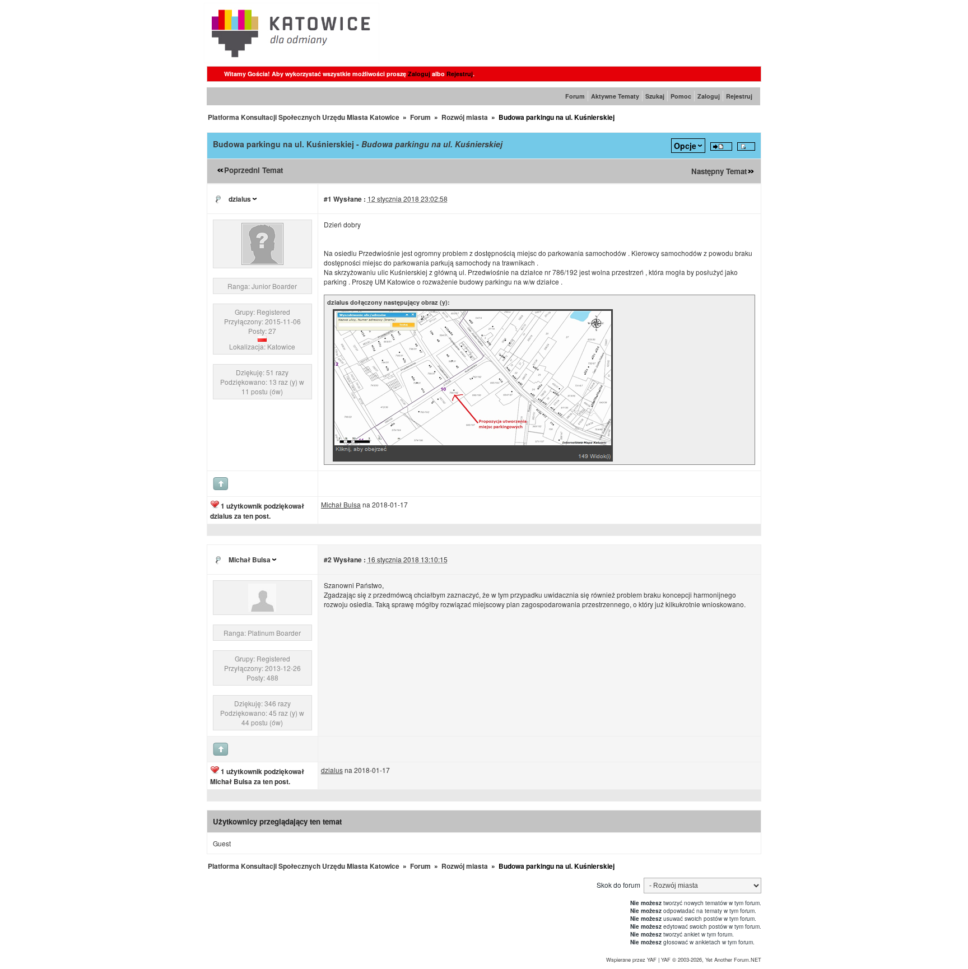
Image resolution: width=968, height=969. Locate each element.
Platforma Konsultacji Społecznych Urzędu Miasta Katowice (303, 117)
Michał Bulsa (250, 560)
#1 (328, 199)
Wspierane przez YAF (631, 959)
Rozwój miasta (464, 117)
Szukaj (654, 96)
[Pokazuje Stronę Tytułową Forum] (291, 60)
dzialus (240, 199)
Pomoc (681, 96)
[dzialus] (262, 262)
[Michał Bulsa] (262, 608)
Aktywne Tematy (615, 96)
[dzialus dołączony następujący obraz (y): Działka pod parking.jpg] (473, 459)
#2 (328, 560)
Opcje (685, 145)
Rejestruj (459, 73)
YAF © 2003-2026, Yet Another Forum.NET (711, 959)
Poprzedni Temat (253, 170)
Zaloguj (419, 73)
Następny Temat (719, 171)
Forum (575, 96)
